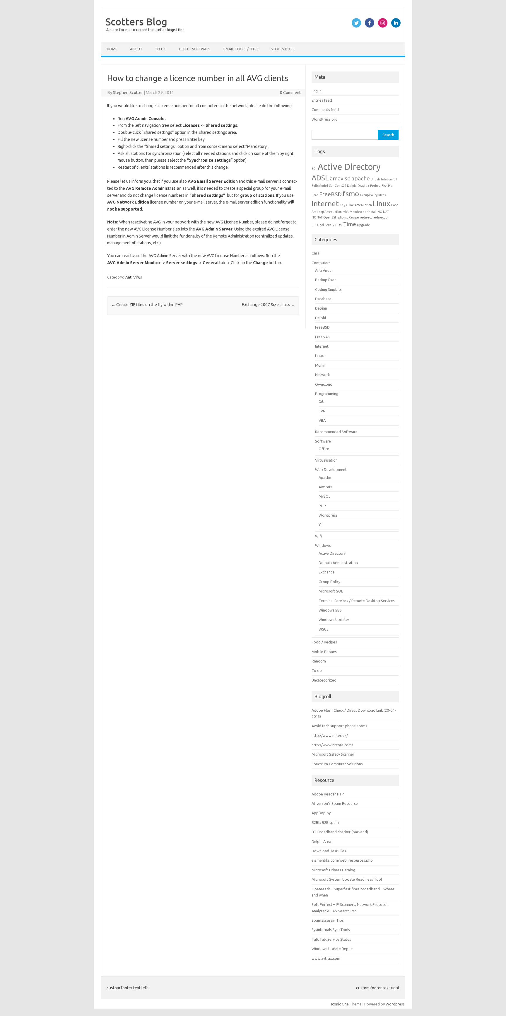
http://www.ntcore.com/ (332, 745)
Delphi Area (321, 841)
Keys (343, 205)
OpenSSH (330, 217)
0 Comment (290, 92)
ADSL (320, 178)
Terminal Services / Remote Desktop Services (357, 601)
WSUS (324, 629)
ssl (340, 225)
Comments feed (325, 109)
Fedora (375, 185)
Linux (381, 203)
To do (161, 49)
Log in (317, 91)
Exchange (327, 572)
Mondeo (356, 212)
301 (314, 168)
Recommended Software (336, 432)
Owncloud (323, 384)
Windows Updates (334, 619)
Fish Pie (387, 185)
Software (323, 441)
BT (395, 179)
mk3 (346, 212)
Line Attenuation (360, 205)
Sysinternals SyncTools (331, 930)
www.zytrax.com (326, 958)
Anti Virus (133, 277)
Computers (321, 263)
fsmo (351, 193)
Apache (325, 477)
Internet (325, 203)
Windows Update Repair (332, 949)
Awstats (325, 487)
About (136, 49)
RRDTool (318, 225)
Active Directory (349, 167)
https (382, 195)
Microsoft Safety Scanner (333, 754)
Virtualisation (326, 460)
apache (360, 178)
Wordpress (328, 515)
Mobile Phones (324, 652)
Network (322, 375)
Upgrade (363, 225)
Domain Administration (338, 563)
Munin (320, 365)
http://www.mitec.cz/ (330, 735)
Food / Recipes (324, 642)
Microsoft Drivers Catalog (333, 870)
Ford (315, 195)
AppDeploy (321, 813)
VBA (322, 420)
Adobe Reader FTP (328, 794)
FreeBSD (330, 194)
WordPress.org (324, 119)
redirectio (380, 217)
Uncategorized (324, 680)
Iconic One (340, 1004)
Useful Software (195, 49)
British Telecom (382, 179)
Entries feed (322, 100)
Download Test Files (329, 851)
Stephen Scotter (128, 92)
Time (349, 224)
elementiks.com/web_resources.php (342, 860)
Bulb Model (320, 185)
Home (112, 49)
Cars (315, 253)
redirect (366, 217)
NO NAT (383, 212)
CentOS (340, 185)
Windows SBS (330, 610)
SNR (328, 225)
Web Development (331, 469)
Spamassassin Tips (328, 920)
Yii (320, 524)
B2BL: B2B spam (325, 822)
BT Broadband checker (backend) (340, 832)
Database (323, 299)
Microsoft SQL (331, 591)
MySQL (324, 496)
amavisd (340, 178)
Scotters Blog (136, 21)
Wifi (318, 536)
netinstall (370, 212)
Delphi (352, 185)
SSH (335, 225)
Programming (326, 394)
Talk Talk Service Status (331, 939)
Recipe (354, 217)
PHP (322, 506)
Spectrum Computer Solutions (337, 764)
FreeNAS (322, 337)
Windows (323, 545)
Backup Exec (325, 280)
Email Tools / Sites (240, 49)
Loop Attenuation (329, 212)
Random (319, 661)
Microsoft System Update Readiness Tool (347, 879)
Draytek (363, 185)
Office (324, 449)
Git (321, 401)
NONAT (317, 217)
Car (331, 185)
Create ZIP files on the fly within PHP (147, 304)
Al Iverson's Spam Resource (335, 803)
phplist (343, 217)
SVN (322, 411)
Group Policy (368, 195)
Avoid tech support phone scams (339, 726)
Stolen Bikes (282, 49)
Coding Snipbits (328, 289)
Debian (321, 308)
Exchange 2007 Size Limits (268, 304)
